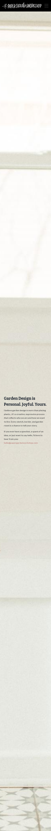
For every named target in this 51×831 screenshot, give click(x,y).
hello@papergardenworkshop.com (21, 443)
